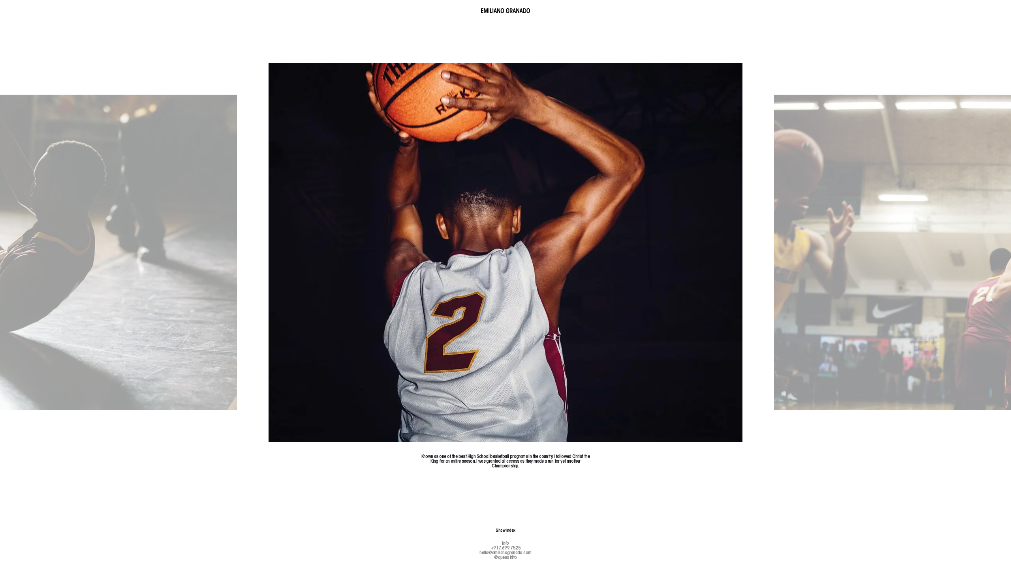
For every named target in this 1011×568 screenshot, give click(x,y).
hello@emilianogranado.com (505, 553)
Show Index (505, 531)
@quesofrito (505, 557)
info (505, 543)
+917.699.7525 (505, 548)
